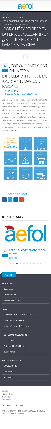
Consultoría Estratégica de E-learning (18, 314)
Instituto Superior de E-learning (16, 326)
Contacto (9, 275)
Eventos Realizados (12, 300)
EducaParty (8, 377)
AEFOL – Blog (9, 340)
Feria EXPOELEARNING (28, 94)
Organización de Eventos (14, 320)
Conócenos (8, 289)
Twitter (10, 199)
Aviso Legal (6, 405)
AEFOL (16, 94)
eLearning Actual (10, 352)
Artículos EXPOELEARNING (14, 346)
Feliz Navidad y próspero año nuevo (27, 251)
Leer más (13, 258)
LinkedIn (15, 199)
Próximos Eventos (11, 295)
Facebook (4, 199)
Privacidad (19, 405)
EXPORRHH (8, 372)
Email (21, 199)
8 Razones (9, 94)
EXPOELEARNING (11, 91)
